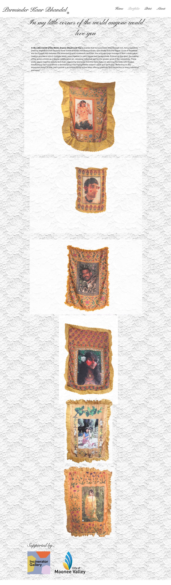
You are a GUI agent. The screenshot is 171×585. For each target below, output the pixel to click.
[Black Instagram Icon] (68, 13)
